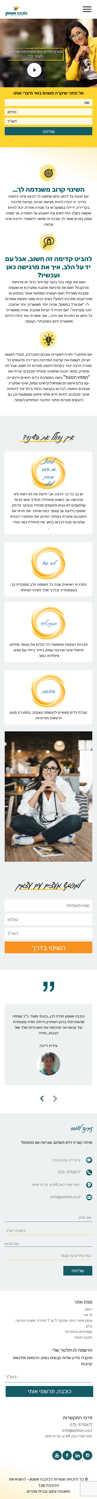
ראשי (88, 1309)
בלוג (89, 1326)
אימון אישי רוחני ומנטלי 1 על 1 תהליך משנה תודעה (54, 1320)
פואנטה (64, 1491)
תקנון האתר (83, 1337)
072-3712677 (81, 1425)
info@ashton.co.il (77, 1430)
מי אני (87, 1315)
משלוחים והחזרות (78, 1331)
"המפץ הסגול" (76, 377)
